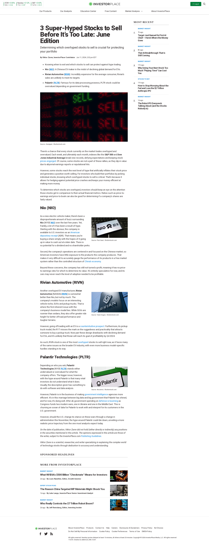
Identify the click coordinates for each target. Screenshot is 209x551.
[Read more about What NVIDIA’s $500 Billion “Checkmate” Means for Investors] (119, 476)
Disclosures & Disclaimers (129, 528)
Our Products (45, 11)
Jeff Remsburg (55, 508)
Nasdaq (20, 3)
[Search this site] (204, 3)
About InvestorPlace (160, 11)
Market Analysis (132, 11)
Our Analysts (66, 11)
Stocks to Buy (144, 79)
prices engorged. (48, 161)
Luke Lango (54, 493)
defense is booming (108, 401)
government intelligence (96, 394)
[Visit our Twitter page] (46, 534)
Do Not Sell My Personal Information (82, 531)
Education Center (88, 11)
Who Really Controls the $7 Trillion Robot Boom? (67, 503)
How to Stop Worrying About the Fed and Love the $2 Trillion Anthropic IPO (153, 88)
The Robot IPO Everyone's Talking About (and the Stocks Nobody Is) (152, 106)
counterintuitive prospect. (92, 326)
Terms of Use (134, 531)
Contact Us (99, 528)
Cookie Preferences (119, 531)
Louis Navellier (55, 479)
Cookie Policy (104, 531)
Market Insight (46, 471)
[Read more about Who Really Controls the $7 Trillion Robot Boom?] (119, 505)
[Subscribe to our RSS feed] (51, 534)
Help (108, 528)
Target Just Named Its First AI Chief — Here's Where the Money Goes (153, 38)
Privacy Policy (146, 528)
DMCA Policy (147, 531)
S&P (33, 3)
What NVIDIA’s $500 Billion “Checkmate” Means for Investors (73, 474)
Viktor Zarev (48, 57)
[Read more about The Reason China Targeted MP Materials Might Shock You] (119, 490)
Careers (115, 528)
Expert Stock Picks (48, 485)
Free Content (111, 11)
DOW (7, 3)
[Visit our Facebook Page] (40, 534)
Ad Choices (158, 528)
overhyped (83, 342)
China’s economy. (93, 261)
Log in (196, 4)
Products (89, 528)
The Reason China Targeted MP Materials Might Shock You (72, 489)
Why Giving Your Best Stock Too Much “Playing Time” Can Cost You (153, 70)
